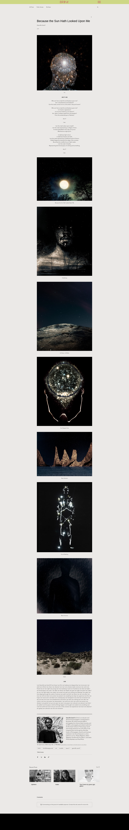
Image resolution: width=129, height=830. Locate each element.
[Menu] (99, 2)
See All (98, 767)
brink (39, 748)
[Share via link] (48, 757)
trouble (61, 748)
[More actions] (91, 17)
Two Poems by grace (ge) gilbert (87, 785)
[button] (97, 7)
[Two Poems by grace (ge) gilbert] (89, 776)
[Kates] (64, 776)
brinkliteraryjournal (48, 748)
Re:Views (48, 7)
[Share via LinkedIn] (45, 757)
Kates (57, 784)
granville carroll (76, 748)
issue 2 (67, 748)
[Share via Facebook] (37, 757)
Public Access (40, 7)
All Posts (31, 7)
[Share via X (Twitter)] (41, 757)
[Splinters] (40, 776)
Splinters (33, 784)
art (56, 748)
